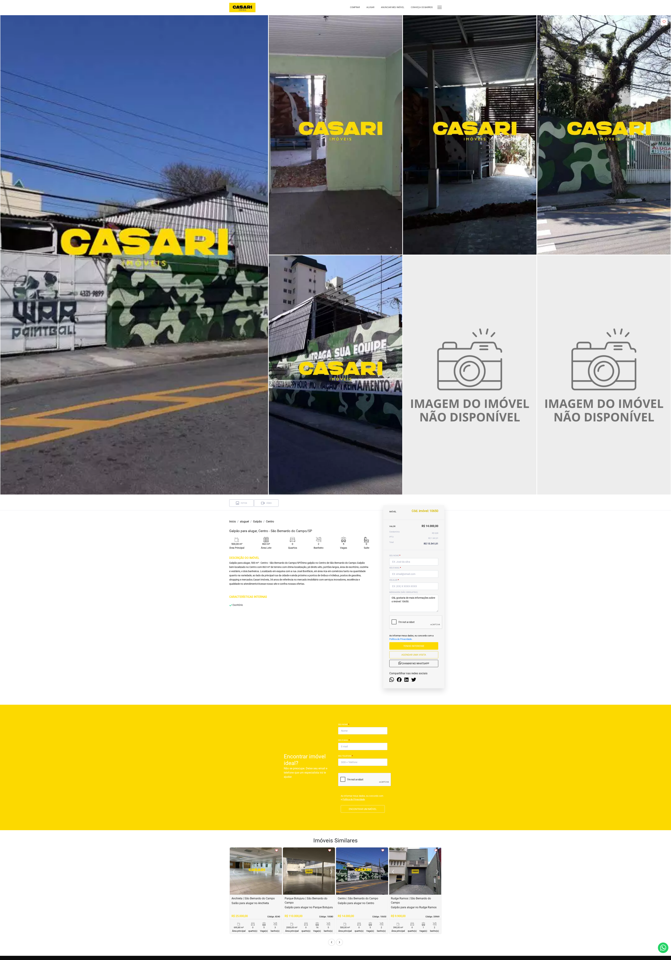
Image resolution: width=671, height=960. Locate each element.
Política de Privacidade (400, 639)
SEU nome (394, 555)
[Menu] (439, 7)
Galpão (257, 521)
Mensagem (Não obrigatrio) (403, 592)
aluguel (244, 521)
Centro (270, 521)
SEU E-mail (395, 568)
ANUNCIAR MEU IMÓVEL (392, 7)
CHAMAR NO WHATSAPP (415, 663)
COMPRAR (355, 7)
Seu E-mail (344, 740)
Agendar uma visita (413, 654)
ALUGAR (370, 7)
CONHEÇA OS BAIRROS (422, 7)
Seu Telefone (345, 756)
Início (232, 521)
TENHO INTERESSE (413, 646)
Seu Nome (343, 724)
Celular (394, 580)
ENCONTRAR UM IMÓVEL (363, 809)
